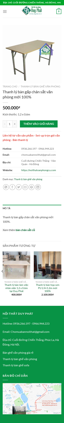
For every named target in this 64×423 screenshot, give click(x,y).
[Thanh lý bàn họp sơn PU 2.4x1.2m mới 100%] (47, 265)
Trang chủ (10, 86)
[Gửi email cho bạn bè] (25, 187)
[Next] (61, 278)
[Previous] (2, 278)
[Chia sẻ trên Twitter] (19, 187)
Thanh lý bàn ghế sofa (16, 365)
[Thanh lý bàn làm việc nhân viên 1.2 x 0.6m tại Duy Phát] (16, 265)
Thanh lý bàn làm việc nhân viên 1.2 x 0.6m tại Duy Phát (16, 288)
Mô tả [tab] (6, 208)
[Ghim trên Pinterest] (31, 187)
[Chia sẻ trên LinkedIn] (38, 187)
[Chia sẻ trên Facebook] (12, 187)
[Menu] (5, 11)
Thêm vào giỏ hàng (38, 123)
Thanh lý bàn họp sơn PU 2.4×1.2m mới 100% (47, 288)
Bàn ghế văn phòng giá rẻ (18, 352)
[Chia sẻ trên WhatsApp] (6, 187)
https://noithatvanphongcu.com (38, 170)
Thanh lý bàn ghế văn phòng (40, 86)
